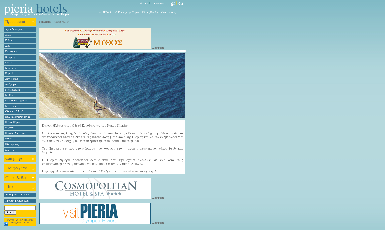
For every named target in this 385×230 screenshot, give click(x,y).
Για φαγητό (16, 168)
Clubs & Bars (16, 177)
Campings (14, 158)
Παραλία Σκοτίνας (15, 132)
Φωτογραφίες (168, 12)
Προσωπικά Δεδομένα (17, 200)
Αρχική (144, 2)
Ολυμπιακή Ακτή (14, 111)
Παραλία (9, 127)
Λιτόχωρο (10, 84)
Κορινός (9, 73)
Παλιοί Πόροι (12, 122)
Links (10, 186)
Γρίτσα (9, 40)
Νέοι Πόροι (11, 105)
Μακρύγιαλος (12, 89)
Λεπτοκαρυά (11, 78)
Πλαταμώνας (12, 144)
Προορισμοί (15, 21)
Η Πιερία (107, 12)
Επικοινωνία (157, 2)
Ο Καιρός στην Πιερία (127, 12)
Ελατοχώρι (11, 51)
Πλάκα (8, 138)
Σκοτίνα (9, 149)
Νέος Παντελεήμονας (16, 100)
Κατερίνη (10, 57)
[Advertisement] (203, 114)
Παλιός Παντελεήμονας (17, 116)
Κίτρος (8, 62)
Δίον (7, 45)
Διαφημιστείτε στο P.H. (17, 194)
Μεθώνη (9, 95)
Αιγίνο (8, 34)
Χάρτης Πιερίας (150, 12)
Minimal (25, 222)
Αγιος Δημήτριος (14, 29)
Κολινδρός (10, 67)
